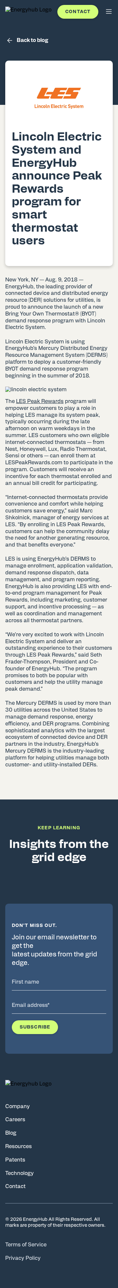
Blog (10, 1133)
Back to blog (32, 40)
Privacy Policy (23, 1258)
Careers (15, 1119)
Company (17, 1106)
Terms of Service (26, 1244)
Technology (19, 1173)
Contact (77, 12)
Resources (18, 1146)
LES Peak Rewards (40, 401)
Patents (15, 1160)
